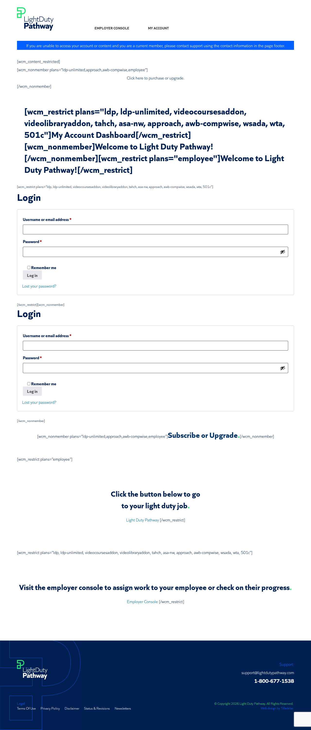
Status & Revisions (97, 708)
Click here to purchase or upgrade (155, 77)
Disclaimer (72, 708)
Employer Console (112, 28)
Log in (32, 275)
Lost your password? (39, 286)
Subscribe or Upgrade (203, 434)
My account (158, 28)
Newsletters (123, 708)
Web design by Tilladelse (277, 708)
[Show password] (282, 252)
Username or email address (55, 219)
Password (40, 241)
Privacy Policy (50, 708)
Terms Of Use (26, 708)
